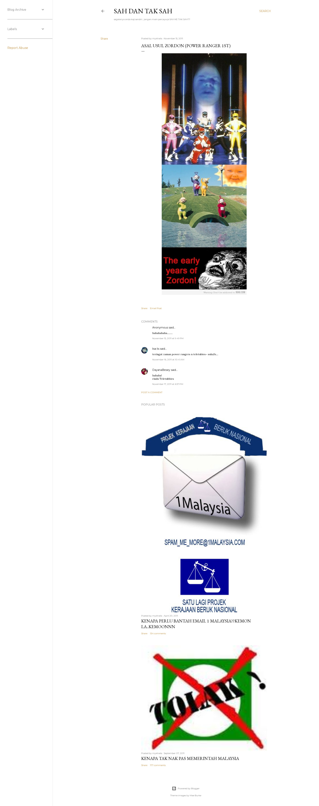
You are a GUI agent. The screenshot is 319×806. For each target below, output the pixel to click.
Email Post (156, 308)
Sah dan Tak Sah (143, 11)
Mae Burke (195, 795)
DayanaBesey (161, 370)
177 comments (158, 765)
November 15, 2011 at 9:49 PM (167, 338)
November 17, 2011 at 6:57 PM (167, 384)
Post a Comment (151, 392)
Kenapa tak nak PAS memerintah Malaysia (190, 758)
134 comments (158, 633)
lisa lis (155, 348)
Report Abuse (17, 48)
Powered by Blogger (189, 788)
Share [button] (104, 38)
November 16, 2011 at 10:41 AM (168, 359)
